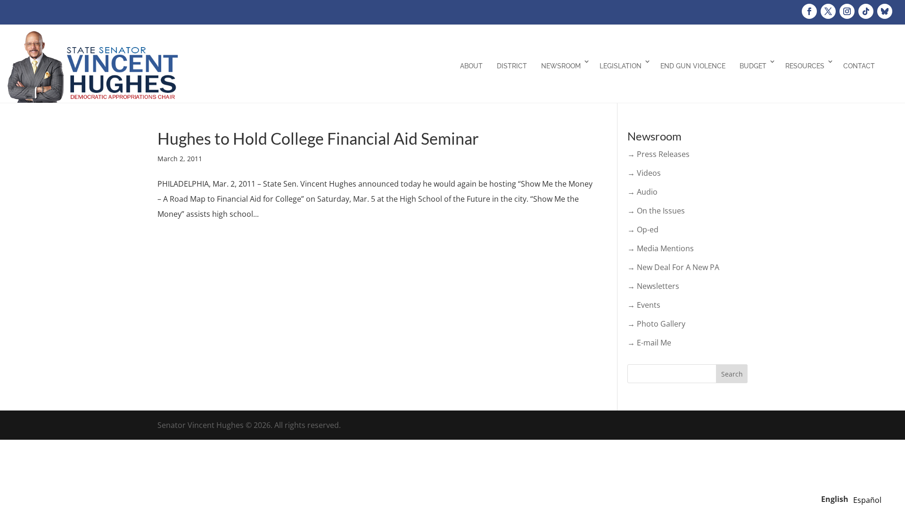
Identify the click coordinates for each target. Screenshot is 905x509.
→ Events (643, 305)
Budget (753, 66)
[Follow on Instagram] (847, 11)
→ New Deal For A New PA (673, 267)
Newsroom (561, 66)
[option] (867, 500)
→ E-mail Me (649, 342)
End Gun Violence (692, 66)
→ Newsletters (653, 286)
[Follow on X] (828, 11)
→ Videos (644, 173)
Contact (859, 66)
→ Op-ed (642, 229)
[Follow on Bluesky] (884, 11)
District (512, 66)
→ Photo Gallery (656, 324)
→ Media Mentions (660, 248)
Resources (804, 66)
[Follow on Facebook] (809, 11)
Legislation (621, 66)
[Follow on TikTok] (865, 11)
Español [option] (867, 500)
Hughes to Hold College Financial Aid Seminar (318, 138)
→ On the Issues (656, 210)
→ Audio (642, 192)
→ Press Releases (658, 154)
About (471, 66)
